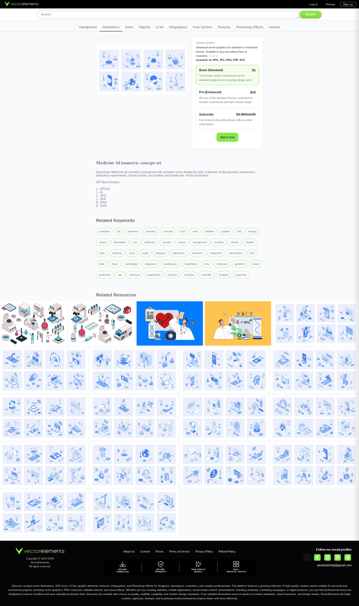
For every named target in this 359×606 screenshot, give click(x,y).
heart (115, 263)
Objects (144, 27)
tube (101, 263)
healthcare (191, 263)
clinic (102, 253)
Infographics (178, 27)
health (249, 242)
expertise (241, 274)
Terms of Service (179, 551)
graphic (225, 231)
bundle (167, 242)
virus (132, 253)
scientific (206, 274)
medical (117, 253)
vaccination (235, 253)
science (172, 274)
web (195, 231)
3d (118, 231)
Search (311, 14)
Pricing (330, 4)
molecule (222, 263)
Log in (313, 4)
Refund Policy (227, 551)
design (253, 231)
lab (120, 274)
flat (239, 231)
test (252, 253)
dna (207, 263)
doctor (235, 242)
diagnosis (150, 263)
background (200, 242)
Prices (159, 551)
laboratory (179, 253)
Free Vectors (202, 27)
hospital (223, 274)
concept (168, 231)
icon (182, 231)
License (213, 55)
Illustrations (110, 27)
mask (255, 263)
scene (181, 242)
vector (102, 242)
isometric (133, 231)
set (135, 242)
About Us (129, 551)
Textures (224, 27)
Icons (129, 27)
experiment (153, 274)
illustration (120, 242)
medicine (104, 231)
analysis (189, 274)
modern (219, 242)
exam (145, 253)
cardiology (131, 263)
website (209, 231)
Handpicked (88, 27)
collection (149, 242)
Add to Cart (227, 137)
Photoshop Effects (249, 27)
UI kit (159, 27)
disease (160, 253)
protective (105, 274)
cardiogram (170, 263)
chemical (134, 274)
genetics (240, 263)
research (197, 253)
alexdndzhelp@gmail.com (334, 565)
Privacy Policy (204, 551)
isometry (151, 231)
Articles (274, 27)
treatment (216, 253)
